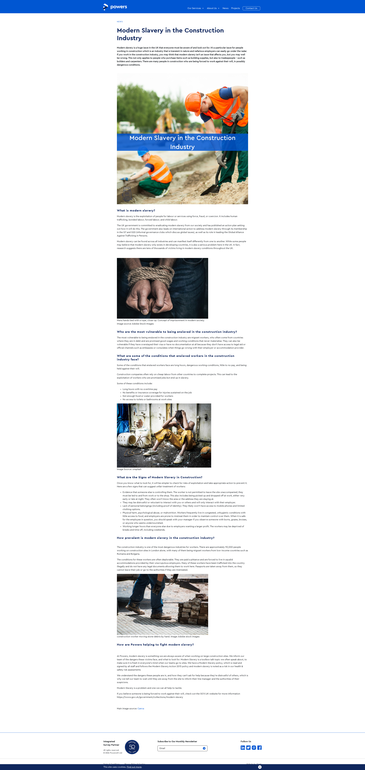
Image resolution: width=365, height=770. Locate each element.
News (225, 8)
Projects (235, 8)
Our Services (194, 8)
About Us (212, 8)
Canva (141, 708)
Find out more (134, 767)
